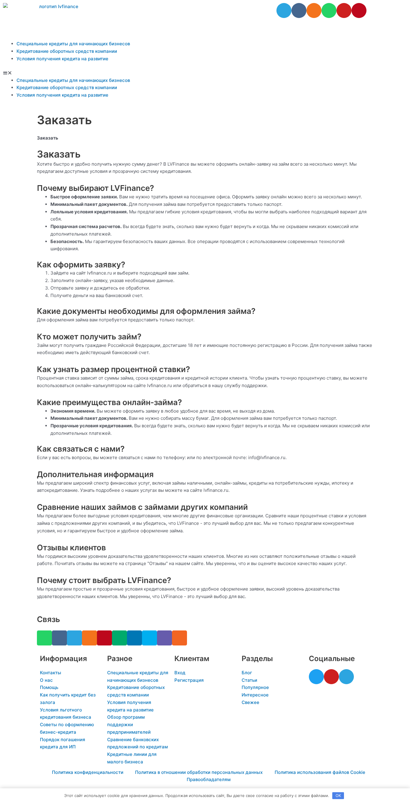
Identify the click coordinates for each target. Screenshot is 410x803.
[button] (205, 73)
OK (338, 795)
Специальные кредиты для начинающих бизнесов (73, 44)
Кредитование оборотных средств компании (67, 51)
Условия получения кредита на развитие (62, 59)
